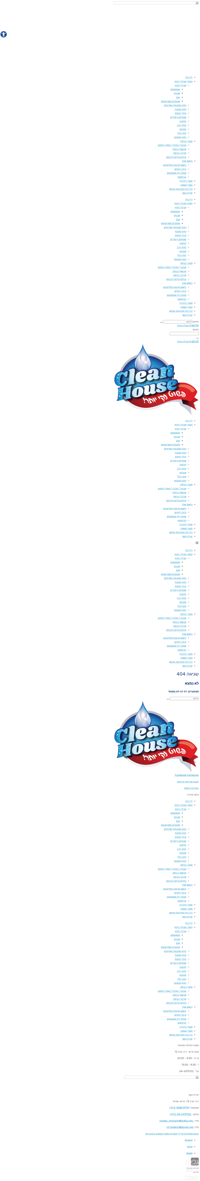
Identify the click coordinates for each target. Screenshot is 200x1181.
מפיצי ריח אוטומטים (176, 172)
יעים (178, 97)
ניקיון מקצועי (180, 137)
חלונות (183, 121)
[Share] (194, 1168)
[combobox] (184, 333)
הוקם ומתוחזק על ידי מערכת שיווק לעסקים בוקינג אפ (172, 1133)
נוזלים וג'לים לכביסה (176, 157)
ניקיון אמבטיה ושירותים (175, 105)
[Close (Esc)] (197, 1168)
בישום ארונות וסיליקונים (174, 165)
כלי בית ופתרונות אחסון (180, 189)
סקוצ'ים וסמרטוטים (170, 101)
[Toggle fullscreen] (191, 1168)
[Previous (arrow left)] (197, 1172)
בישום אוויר (187, 161)
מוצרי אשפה (186, 184)
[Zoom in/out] (188, 1168)
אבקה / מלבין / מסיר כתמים (172, 145)
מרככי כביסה (179, 153)
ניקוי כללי (181, 133)
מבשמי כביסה (179, 149)
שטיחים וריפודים (178, 117)
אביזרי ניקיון (180, 85)
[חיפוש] (161, 322)
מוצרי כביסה (186, 141)
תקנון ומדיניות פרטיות (188, 781)
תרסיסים (182, 177)
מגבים (177, 93)
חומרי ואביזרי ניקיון (183, 81)
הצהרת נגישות (191, 788)
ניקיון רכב (181, 125)
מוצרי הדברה (185, 180)
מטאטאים (175, 89)
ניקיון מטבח (180, 109)
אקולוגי (182, 129)
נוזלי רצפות (180, 113)
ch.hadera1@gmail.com (180, 1127)
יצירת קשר (187, 192)
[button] (100, 543)
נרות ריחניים (180, 169)
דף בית (188, 77)
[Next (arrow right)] (194, 1172)
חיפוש (196, 321)
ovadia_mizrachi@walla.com (176, 1120)
